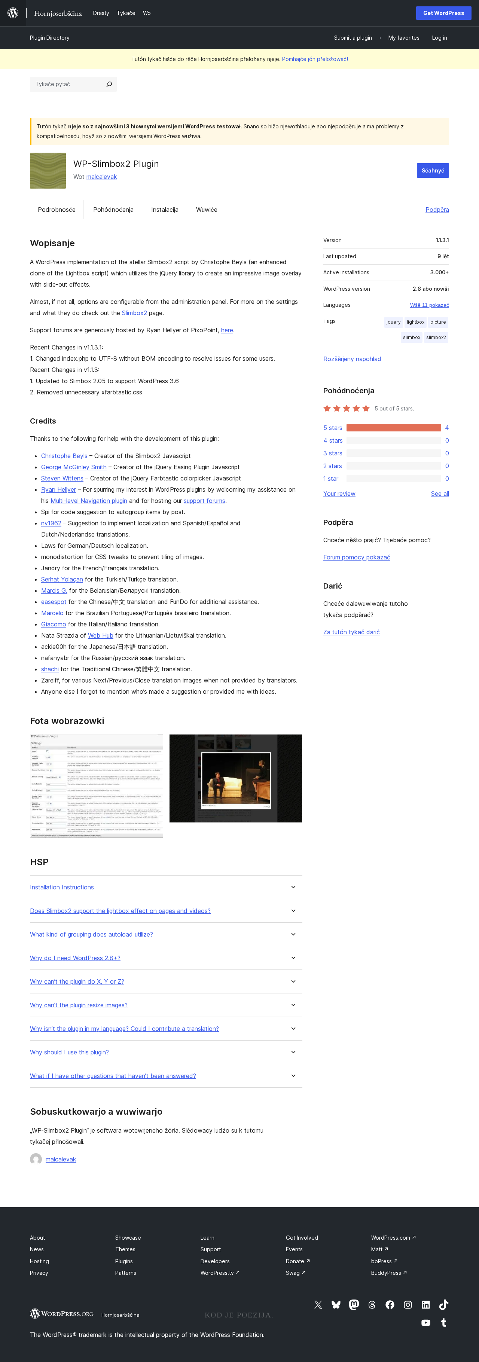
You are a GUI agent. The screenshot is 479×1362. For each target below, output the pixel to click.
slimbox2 (436, 337)
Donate (298, 1261)
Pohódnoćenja (113, 209)
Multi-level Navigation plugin (89, 500)
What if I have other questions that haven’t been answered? (113, 1075)
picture (438, 322)
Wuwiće (206, 209)
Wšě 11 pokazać (429, 305)
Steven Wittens (62, 478)
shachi (50, 669)
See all (440, 493)
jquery (394, 322)
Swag (296, 1273)
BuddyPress (389, 1273)
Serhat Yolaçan (62, 579)
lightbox (415, 322)
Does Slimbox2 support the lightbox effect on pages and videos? (120, 910)
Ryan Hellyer (58, 489)
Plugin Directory (50, 37)
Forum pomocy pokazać (356, 557)
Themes (125, 1249)
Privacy (39, 1273)
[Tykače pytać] (109, 84)
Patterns (125, 1273)
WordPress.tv (220, 1273)
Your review (339, 493)
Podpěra (437, 209)
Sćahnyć (433, 170)
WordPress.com (394, 1237)
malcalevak (101, 176)
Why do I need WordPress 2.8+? (75, 958)
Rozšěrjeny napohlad (352, 359)
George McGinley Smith (74, 467)
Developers (215, 1261)
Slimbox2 (134, 313)
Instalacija (165, 209)
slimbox (411, 337)
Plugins (124, 1261)
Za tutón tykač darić (351, 632)
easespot (54, 601)
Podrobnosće (57, 209)
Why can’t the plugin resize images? (79, 1005)
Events (294, 1249)
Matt (380, 1249)
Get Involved (302, 1237)
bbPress (384, 1261)
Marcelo (52, 613)
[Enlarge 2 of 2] (292, 744)
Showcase (128, 1237)
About (37, 1237)
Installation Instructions (62, 887)
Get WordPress (443, 13)
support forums (204, 500)
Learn (207, 1237)
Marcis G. (54, 590)
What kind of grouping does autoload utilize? (91, 934)
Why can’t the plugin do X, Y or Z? (77, 981)
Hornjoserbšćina (120, 1315)
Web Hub (100, 635)
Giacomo (53, 624)
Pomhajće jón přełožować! (315, 59)
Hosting (39, 1261)
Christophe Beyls (64, 455)
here (227, 330)
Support (211, 1249)
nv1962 (51, 523)
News (37, 1249)
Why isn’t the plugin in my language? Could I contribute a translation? (124, 1028)
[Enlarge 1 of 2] (153, 744)
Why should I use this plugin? (69, 1052)
